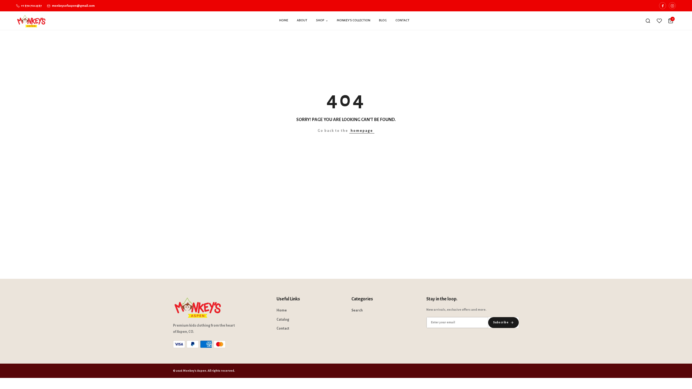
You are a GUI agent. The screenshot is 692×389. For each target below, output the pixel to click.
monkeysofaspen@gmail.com (73, 5)
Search (357, 310)
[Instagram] (672, 5)
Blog (383, 20)
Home (283, 20)
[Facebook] (662, 5)
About (302, 20)
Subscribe (500, 322)
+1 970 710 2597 (31, 5)
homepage (362, 131)
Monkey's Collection (353, 20)
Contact (402, 20)
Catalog (283, 319)
